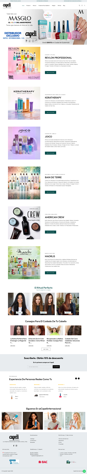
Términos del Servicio (63, 438)
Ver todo (45, 349)
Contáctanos (33, 440)
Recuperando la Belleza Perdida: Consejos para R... (18, 341)
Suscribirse (56, 366)
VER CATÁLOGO (50, 72)
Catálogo (32, 438)
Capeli (9, 471)
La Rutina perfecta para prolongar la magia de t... (55, 341)
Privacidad (61, 444)
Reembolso (61, 440)
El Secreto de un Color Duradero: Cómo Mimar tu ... (73, 341)
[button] (78, 297)
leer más (12, 345)
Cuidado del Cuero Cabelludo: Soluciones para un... (36, 341)
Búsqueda (32, 442)
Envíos (60, 442)
